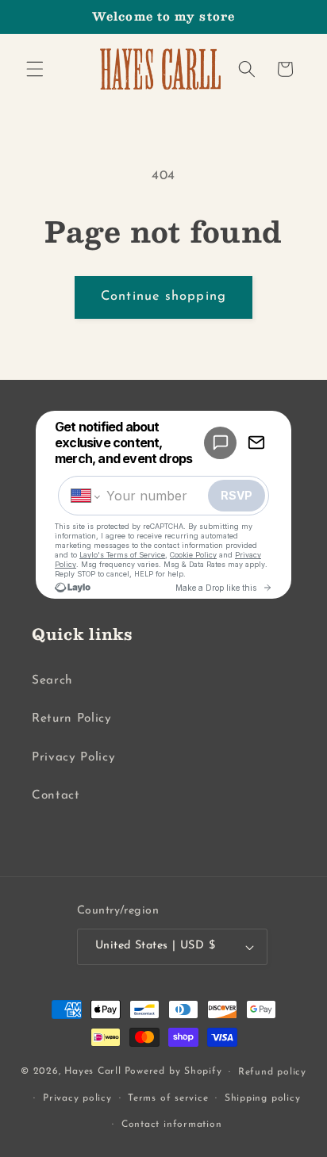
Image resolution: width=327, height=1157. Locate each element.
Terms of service (168, 1098)
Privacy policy (77, 1098)
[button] (35, 69)
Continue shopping (163, 296)
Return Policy (72, 718)
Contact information (171, 1124)
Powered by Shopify (173, 1072)
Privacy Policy (73, 757)
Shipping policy (263, 1098)
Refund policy (272, 1072)
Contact (56, 795)
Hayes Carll (92, 1072)
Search (52, 680)
